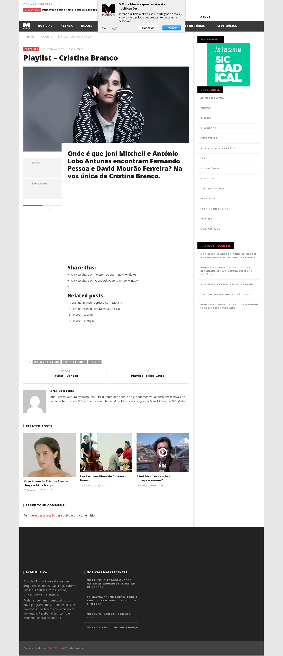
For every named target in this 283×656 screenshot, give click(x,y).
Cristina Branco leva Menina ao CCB (95, 309)
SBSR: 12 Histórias (190, 26)
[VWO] (118, 28)
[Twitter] (233, 17)
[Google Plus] (240, 17)
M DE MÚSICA (209, 168)
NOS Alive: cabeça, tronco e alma (226, 284)
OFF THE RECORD (212, 188)
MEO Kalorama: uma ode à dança (226, 294)
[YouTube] (225, 17)
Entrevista (209, 138)
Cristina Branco (74, 362)
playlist (95, 362)
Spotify (206, 218)
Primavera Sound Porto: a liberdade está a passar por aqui (229, 306)
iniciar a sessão (45, 515)
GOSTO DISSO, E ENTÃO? (217, 148)
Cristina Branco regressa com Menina (96, 302)
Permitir (172, 27)
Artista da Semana (47, 362)
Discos (86, 26)
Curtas (206, 108)
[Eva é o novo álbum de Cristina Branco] (106, 452)
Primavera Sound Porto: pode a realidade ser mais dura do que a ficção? (73, 9)
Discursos (32, 9)
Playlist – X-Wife (82, 315)
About (205, 17)
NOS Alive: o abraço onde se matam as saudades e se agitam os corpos (228, 255)
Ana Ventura (76, 49)
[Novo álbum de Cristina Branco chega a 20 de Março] (49, 455)
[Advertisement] (106, 343)
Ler (202, 158)
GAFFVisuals (56, 648)
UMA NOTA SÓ (210, 228)
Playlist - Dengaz (65, 374)
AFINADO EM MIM (212, 97)
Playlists (31, 49)
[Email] (248, 17)
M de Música (226, 26)
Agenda (67, 26)
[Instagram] (256, 17)
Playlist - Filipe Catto (147, 374)
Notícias (45, 26)
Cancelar (148, 27)
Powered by (108, 28)
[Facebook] (217, 17)
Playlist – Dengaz (82, 321)
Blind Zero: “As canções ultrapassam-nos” (153, 478)
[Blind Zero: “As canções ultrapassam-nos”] (163, 452)
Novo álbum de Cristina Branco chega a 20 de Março (45, 483)
